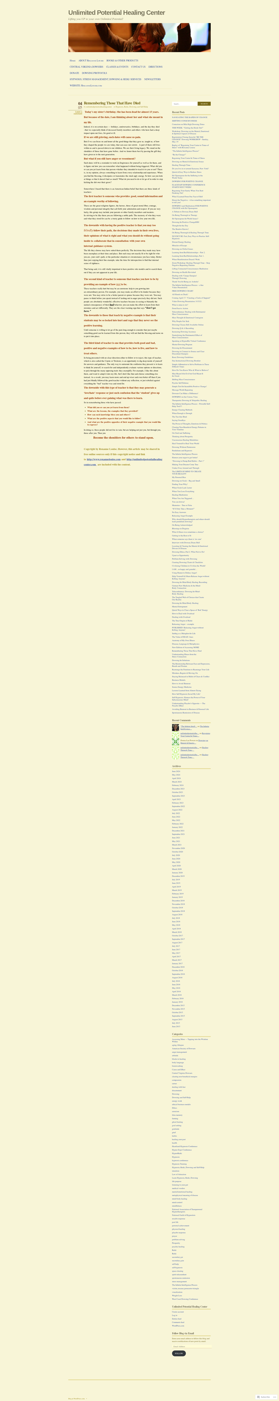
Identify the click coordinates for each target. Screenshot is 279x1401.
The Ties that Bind (179, 416)
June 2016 (176, 984)
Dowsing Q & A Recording (183, 328)
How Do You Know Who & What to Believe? (190, 370)
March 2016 (177, 995)
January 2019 (177, 897)
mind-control (177, 1202)
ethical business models (181, 1104)
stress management (179, 1281)
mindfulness (177, 1205)
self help (175, 1264)
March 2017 (177, 960)
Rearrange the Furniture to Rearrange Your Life (190, 669)
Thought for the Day (180, 225)
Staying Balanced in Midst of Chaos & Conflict (190, 676)
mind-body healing (179, 1198)
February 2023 (178, 802)
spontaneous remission (181, 1278)
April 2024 (176, 778)
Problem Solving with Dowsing (184, 558)
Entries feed (176, 1318)
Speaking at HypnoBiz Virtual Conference (189, 341)
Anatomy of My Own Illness (183, 640)
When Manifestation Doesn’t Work (186, 259)
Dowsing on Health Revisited (184, 272)
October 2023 (177, 792)
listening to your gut (180, 1184)
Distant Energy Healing (181, 242)
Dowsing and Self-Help (181, 1097)
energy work (177, 1101)
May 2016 (176, 988)
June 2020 (176, 858)
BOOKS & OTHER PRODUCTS (122, 60)
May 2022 (176, 820)
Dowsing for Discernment (182, 348)
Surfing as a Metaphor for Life (183, 633)
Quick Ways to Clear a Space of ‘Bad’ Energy (190, 610)
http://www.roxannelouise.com (104, 459)
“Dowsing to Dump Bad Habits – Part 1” (188, 461)
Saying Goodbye (178, 420)
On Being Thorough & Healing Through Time (190, 232)
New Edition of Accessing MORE (185, 647)
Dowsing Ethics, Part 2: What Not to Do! (188, 552)
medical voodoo (178, 1188)
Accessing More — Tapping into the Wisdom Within (190, 1040)
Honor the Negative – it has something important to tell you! (191, 201)
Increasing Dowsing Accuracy (184, 331)
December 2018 (178, 900)
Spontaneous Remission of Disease (186, 712)
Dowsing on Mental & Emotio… (194, 741)
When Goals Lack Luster (182, 487)
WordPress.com (178, 1325)
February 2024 (178, 785)
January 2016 (177, 1002)
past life (175, 1222)
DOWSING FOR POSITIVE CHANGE (187, 181)
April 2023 (176, 799)
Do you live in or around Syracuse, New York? (190, 168)
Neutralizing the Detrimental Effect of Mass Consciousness (187, 336)
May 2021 (176, 841)
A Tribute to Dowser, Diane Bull (185, 211)
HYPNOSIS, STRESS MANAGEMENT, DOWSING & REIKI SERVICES (105, 79)
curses (174, 1083)
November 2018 (178, 904)
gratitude (175, 1129)
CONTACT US (138, 66)
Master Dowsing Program (182, 344)
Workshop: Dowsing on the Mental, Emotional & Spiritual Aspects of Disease (190, 132)
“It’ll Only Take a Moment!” (183, 508)
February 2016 (178, 998)
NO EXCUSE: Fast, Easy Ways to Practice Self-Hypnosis (190, 237)
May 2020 (176, 862)
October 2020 (177, 851)
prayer (174, 1236)
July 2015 (176, 1023)
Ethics (174, 1108)
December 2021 (178, 830)
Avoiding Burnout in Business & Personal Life (190, 709)
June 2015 (176, 1026)
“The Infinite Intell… (188, 726)
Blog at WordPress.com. (76, 1398)
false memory (177, 1115)
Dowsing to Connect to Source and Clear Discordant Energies (188, 352)
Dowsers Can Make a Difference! (185, 393)
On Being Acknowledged (182, 525)
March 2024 (177, 781)
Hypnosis (176, 1157)
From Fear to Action (180, 308)
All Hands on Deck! (180, 294)
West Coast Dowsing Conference (185, 1299)
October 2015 (177, 1012)
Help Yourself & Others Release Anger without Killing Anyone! (190, 577)
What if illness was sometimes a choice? (188, 532)
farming (175, 1118)
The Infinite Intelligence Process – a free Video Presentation (187, 286)
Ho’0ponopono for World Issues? (185, 218)
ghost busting (177, 1122)
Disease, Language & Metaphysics (185, 644)
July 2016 (176, 981)
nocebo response (178, 1218)
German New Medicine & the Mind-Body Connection (186, 586)
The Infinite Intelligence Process (184, 454)
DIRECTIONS (156, 66)
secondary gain (178, 1260)
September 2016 (178, 974)
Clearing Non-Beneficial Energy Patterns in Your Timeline (189, 428)
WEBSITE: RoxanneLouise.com (86, 85)
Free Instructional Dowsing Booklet (186, 360)
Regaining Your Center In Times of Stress (188, 158)
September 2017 (178, 939)
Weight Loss (177, 1295)
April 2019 (176, 886)
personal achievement (180, 1225)
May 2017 (176, 953)
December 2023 (178, 788)
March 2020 (177, 869)
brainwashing (177, 1066)
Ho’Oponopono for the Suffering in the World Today (187, 176)
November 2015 (178, 1009)
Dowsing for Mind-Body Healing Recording (189, 582)
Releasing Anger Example (182, 515)
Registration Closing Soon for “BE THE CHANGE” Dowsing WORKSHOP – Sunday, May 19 (190, 139)
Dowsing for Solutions (181, 660)
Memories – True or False (182, 505)
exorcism (175, 1111)
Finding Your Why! (180, 484)
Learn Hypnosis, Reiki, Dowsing (185, 1177)
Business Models (178, 680)
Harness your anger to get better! (185, 457)
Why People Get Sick (180, 321)
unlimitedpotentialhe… (189, 733)
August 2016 (177, 977)
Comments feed (178, 1322)
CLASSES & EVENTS (117, 66)
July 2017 (176, 946)
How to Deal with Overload (183, 613)
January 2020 (177, 872)
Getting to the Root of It (181, 535)
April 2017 (176, 956)
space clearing (177, 1271)
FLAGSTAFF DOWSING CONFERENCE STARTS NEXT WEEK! (188, 185)
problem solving (178, 1239)
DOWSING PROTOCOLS (94, 73)
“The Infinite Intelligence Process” (185, 151)
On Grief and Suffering (181, 433)
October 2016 (177, 970)
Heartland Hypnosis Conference (184, 1146)
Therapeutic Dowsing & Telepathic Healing (189, 400)
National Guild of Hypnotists (183, 1215)
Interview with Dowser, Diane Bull (186, 542)
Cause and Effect (178, 1069)
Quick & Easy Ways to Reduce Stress (186, 172)
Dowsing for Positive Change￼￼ (185, 222)
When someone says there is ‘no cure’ (187, 539)
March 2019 (177, 890)
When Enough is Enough (182, 413)
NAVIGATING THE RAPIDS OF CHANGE (189, 117)
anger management (179, 1052)
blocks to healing (179, 1059)
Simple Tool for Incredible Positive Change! (189, 386)
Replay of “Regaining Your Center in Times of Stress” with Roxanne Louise (190, 146)
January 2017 (177, 963)
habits (174, 1136)
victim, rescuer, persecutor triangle (185, 1288)
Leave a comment (78, 113)
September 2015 (178, 1016)
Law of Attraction (179, 1174)
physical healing (178, 1229)
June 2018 (176, 921)
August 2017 (177, 942)
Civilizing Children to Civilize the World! (188, 565)
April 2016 (176, 991)
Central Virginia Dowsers (182, 1073)
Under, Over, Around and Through (185, 468)
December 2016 (178, 967)
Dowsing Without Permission (183, 447)
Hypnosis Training (179, 1164)
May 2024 (176, 774)
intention (175, 1171)
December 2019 (178, 876)
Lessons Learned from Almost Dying (186, 690)
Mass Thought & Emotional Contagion (187, 317)
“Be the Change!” (179, 154)
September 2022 (178, 806)
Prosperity (176, 1243)
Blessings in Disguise (180, 528)
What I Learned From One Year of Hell (187, 196)
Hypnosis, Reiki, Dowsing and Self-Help (132, 106)
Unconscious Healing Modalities (185, 440)
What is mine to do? (180, 304)
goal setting (176, 1125)
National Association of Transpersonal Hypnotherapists (187, 1210)
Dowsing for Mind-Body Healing (185, 603)
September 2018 (178, 911)
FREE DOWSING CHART (182, 291)
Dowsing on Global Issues (182, 249)
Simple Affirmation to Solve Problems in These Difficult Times (190, 365)
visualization (177, 1292)
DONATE (74, 73)
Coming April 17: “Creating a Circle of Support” (191, 298)
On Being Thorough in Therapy (184, 215)
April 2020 (176, 865)
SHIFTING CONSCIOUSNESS (184, 120)
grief (174, 1132)
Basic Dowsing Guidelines (182, 357)
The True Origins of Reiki (182, 620)
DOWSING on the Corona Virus (185, 396)
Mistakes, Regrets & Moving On (185, 673)
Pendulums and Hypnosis (182, 450)
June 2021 (176, 837)
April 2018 (176, 928)
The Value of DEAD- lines (182, 637)
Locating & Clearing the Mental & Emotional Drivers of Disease (190, 547)
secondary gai (177, 1257)
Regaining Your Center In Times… (195, 734)
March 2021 (177, 844)
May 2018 (176, 925)
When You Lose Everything (183, 491)
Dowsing (175, 1094)
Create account (178, 1311)
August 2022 (177, 809)
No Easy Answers (179, 512)
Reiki (174, 1250)
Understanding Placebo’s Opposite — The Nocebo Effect (188, 704)
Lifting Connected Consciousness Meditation (190, 268)
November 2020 (178, 848)
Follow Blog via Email (183, 1333)
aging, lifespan (178, 1045)
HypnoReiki (177, 1153)
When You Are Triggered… (183, 498)
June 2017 (176, 949)
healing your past (179, 1139)
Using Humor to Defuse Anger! (184, 572)
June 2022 (176, 816)
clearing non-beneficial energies (184, 1076)
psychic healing (178, 1246)
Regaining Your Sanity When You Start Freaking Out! (187, 191)
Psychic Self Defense (180, 383)
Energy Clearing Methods (182, 409)
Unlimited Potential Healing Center (116, 12)
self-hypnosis (177, 1267)
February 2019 (178, 893)
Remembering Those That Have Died (112, 103)
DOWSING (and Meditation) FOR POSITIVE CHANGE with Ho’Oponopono (190, 206)
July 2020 (176, 855)
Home (73, 60)
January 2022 (177, 827)
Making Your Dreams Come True (185, 464)
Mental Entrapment (179, 606)
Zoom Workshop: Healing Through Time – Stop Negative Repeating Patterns (191, 264)
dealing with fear (178, 1087)
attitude (175, 1055)
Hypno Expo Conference (182, 1149)
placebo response (179, 1232)
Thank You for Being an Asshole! (185, 281)
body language (178, 1062)
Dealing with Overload (181, 617)
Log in (174, 1315)
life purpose (176, 1181)
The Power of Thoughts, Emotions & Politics (189, 423)
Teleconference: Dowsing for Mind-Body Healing (186, 592)
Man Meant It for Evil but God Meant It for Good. (187, 374)
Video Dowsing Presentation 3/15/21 (187, 301)
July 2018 (176, 918)
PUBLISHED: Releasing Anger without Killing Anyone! (188, 628)
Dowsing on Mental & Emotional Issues (188, 161)
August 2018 (177, 914)
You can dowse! (178, 501)
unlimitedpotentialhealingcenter (99, 106)
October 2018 (177, 907)
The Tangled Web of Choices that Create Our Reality (188, 598)
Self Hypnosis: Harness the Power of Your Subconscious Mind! (188, 698)
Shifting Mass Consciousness (183, 379)
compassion (176, 1080)
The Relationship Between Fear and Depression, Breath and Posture (191, 664)
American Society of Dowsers (183, 1048)
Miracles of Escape (179, 245)
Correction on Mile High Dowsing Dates (188, 124)
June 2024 (176, 771)
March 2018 (177, 932)
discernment (177, 1090)
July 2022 (176, 813)
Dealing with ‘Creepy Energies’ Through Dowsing (184, 276)
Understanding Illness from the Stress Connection (184, 655)
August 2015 (177, 1019)
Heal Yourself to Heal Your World (185, 443)
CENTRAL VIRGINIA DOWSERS (86, 66)
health (174, 1142)
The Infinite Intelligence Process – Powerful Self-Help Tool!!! (191, 404)
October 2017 (177, 935)
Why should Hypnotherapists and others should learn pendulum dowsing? (191, 520)
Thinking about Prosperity (182, 436)
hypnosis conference (180, 1160)
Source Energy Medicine (182, 687)
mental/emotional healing (182, 1191)
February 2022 (178, 823)
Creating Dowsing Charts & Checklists (187, 562)
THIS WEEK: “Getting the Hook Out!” (187, 127)
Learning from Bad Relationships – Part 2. (188, 252)
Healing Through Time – (182, 165)
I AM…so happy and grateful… (184, 569)
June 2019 (176, 883)
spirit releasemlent (179, 1274)
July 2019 (176, 879)
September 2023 (178, 795)
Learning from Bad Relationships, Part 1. (188, 256)
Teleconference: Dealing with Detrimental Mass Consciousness (188, 312)
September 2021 (178, 834)
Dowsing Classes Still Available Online (188, 324)
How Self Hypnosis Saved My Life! (186, 694)
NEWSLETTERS (152, 79)
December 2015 (178, 1005)
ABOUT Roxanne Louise (91, 60)
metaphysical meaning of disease (185, 1195)
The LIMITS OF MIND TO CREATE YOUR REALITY (186, 472)
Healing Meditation (180, 494)
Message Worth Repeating (182, 390)
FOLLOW (179, 1353)
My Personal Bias (179, 477)
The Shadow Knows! (180, 229)
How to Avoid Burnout (181, 683)
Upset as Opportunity (180, 555)
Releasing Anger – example (183, 624)
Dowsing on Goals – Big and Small (186, 480)
